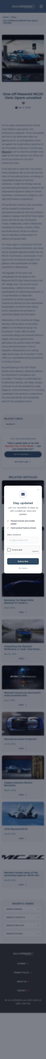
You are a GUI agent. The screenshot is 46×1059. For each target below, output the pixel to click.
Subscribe (23, 561)
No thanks (23, 568)
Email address (14, 535)
